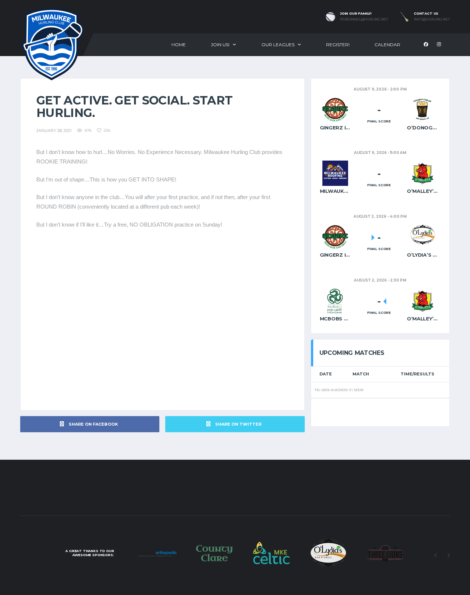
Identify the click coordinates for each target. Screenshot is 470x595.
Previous (435, 555)
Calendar (387, 44)
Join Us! (220, 44)
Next (448, 555)
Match (360, 374)
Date (325, 374)
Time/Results (417, 374)
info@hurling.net (432, 19)
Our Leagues (277, 44)
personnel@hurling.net (364, 19)
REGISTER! (338, 44)
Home (178, 44)
